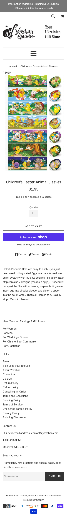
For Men (8, 332)
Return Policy (10, 382)
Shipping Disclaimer (14, 417)
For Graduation (11, 345)
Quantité (33, 207)
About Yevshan (11, 370)
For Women (9, 328)
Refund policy (11, 387)
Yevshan (32, 495)
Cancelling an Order (14, 391)
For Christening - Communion (20, 341)
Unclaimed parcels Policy (17, 408)
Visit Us (7, 378)
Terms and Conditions (15, 395)
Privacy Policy (11, 413)
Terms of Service (13, 404)
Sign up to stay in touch (16, 365)
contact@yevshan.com (44, 433)
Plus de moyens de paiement (33, 244)
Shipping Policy (12, 400)
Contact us (9, 374)
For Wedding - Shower (16, 337)
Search (7, 361)
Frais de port (22, 196)
